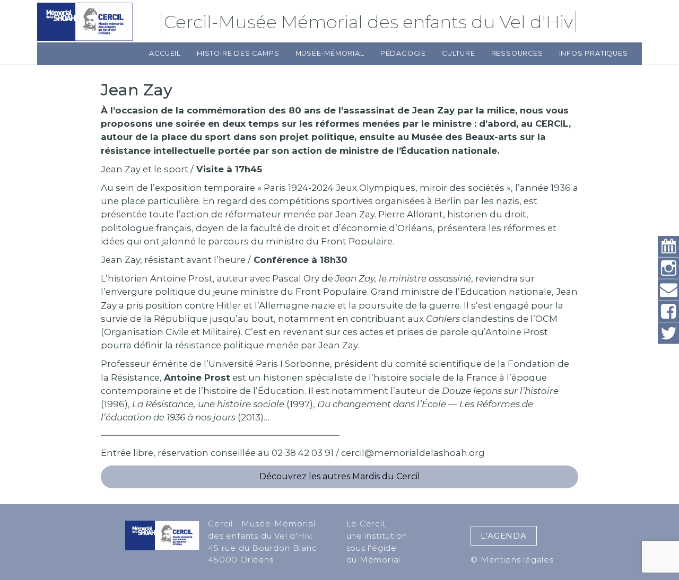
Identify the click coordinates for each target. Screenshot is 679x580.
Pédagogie (403, 53)
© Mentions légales (512, 560)
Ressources (517, 53)
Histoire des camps (238, 53)
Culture (458, 53)
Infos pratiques (593, 53)
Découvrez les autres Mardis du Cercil (339, 476)
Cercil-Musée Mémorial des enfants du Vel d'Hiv (370, 21)
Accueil (165, 53)
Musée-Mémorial (329, 53)
